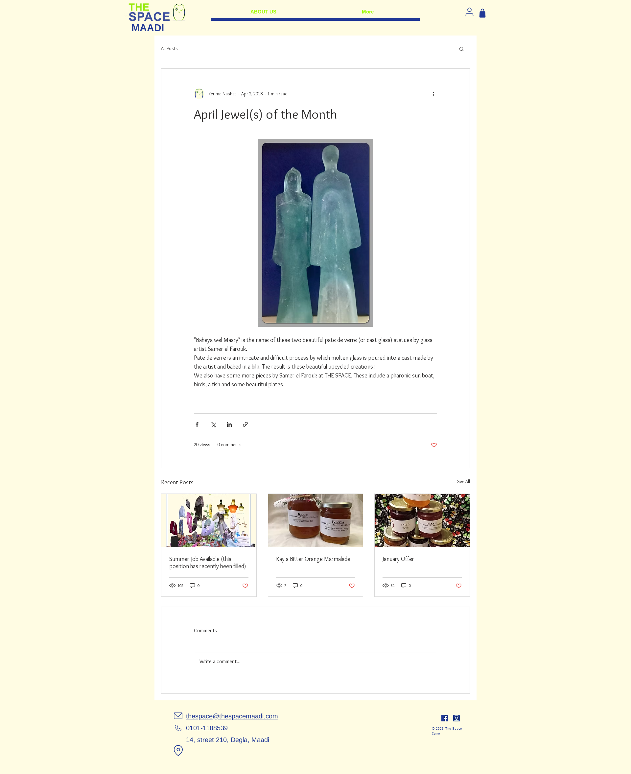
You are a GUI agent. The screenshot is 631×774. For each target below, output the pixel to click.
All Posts (169, 48)
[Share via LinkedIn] (229, 424)
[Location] (178, 750)
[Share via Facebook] (197, 424)
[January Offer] (422, 520)
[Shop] (482, 13)
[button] (461, 48)
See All (463, 481)
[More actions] (433, 94)
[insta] (456, 718)
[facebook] (444, 718)
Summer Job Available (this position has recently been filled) (207, 562)
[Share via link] (245, 424)
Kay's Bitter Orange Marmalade (313, 559)
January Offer (398, 559)
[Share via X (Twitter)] (213, 424)
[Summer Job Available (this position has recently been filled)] (208, 520)
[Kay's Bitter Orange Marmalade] (315, 520)
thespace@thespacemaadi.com (232, 716)
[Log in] (469, 12)
